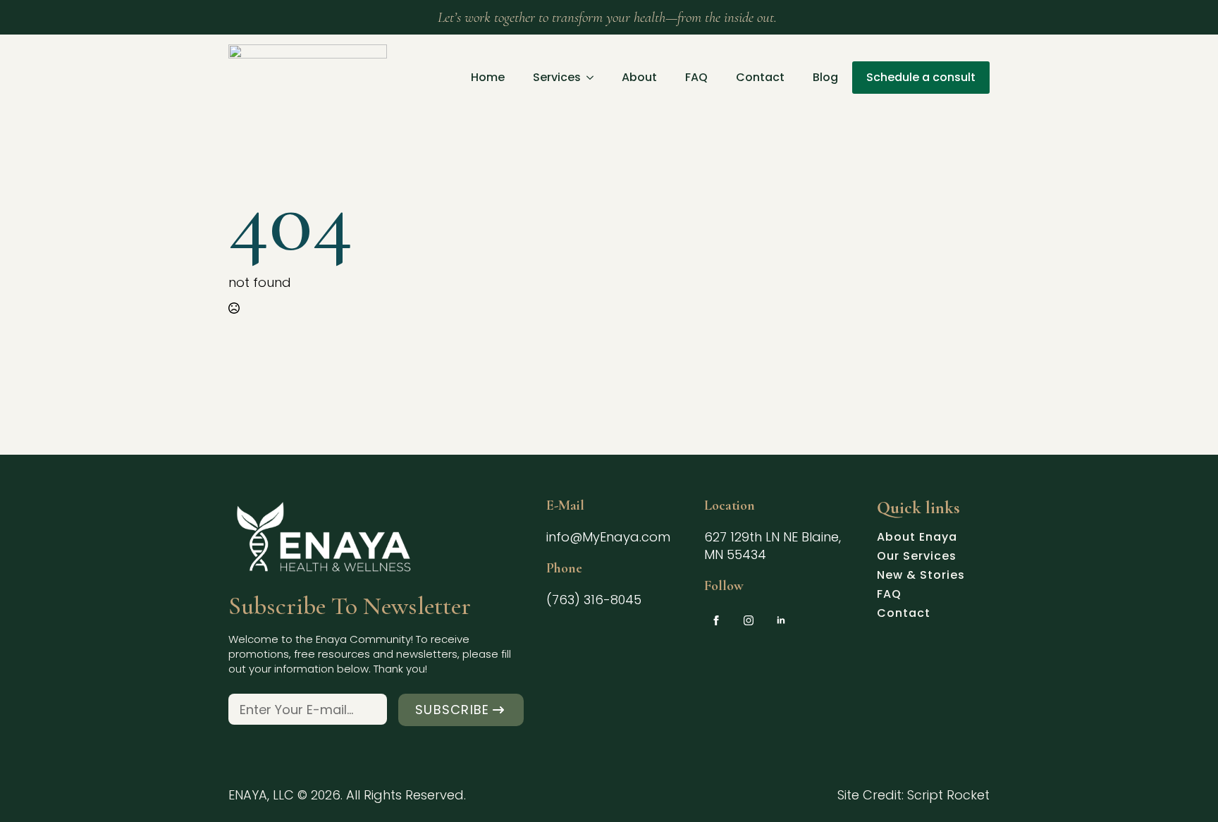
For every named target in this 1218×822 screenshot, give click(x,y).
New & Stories (921, 576)
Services (557, 77)
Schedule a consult (921, 77)
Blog (825, 77)
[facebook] (716, 620)
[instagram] (749, 620)
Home (488, 77)
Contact (760, 77)
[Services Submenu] (594, 77)
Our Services (916, 557)
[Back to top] (1184, 788)
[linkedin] (781, 620)
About (639, 77)
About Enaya (917, 538)
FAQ (696, 77)
